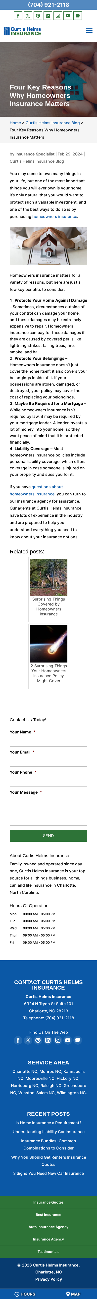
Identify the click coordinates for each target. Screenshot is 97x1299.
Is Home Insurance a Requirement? (48, 1122)
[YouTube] (67, 15)
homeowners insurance (54, 216)
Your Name (23, 731)
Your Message (26, 792)
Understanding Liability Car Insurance (49, 1131)
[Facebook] (18, 15)
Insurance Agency (48, 1239)
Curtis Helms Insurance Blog (37, 161)
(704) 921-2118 (48, 4)
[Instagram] (57, 15)
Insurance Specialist (34, 153)
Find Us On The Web (48, 1032)
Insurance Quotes (48, 1202)
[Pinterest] (38, 15)
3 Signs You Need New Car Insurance (48, 1173)
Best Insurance (48, 1214)
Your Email (22, 752)
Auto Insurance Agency (48, 1227)
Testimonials (48, 1251)
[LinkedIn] (48, 15)
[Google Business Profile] (77, 15)
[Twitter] (28, 15)
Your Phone (23, 772)
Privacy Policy (48, 1279)
